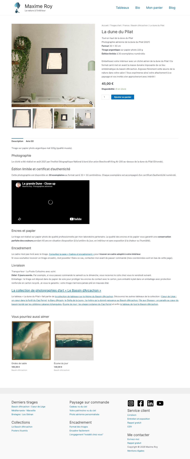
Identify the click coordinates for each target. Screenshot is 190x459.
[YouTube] (160, 403)
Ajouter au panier (122, 97)
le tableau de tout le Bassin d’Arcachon (139, 304)
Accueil (105, 25)
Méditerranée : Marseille (24, 410)
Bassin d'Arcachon (139, 25)
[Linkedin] (150, 403)
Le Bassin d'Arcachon (22, 426)
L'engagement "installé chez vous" (86, 434)
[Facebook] (140, 403)
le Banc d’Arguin (56, 300)
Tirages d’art (115, 25)
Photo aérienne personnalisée (84, 414)
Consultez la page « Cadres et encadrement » (71, 254)
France (126, 25)
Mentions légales (135, 450)
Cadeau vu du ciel (78, 406)
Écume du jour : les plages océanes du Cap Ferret (87, 304)
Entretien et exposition (138, 418)
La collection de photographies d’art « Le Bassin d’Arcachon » (56, 290)
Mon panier (154, 7)
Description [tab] (17, 141)
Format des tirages (79, 426)
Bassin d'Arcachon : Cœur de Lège (28, 406)
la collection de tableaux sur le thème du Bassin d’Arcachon (84, 296)
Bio (137, 7)
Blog (172, 7)
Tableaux (122, 7)
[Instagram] (130, 403)
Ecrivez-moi (133, 439)
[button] (91, 66)
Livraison (131, 415)
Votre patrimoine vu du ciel (83, 410)
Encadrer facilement (79, 430)
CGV (129, 426)
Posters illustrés (20, 430)
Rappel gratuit (134, 422)
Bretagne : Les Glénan (22, 414)
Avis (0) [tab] (30, 141)
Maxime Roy (38, 6)
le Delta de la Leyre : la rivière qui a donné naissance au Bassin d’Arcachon (101, 300)
